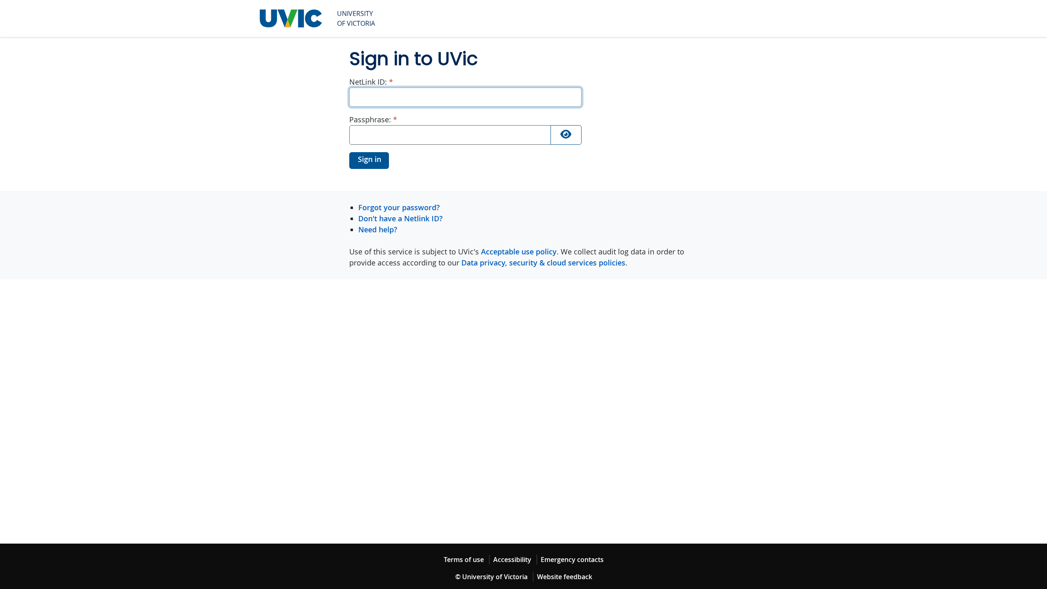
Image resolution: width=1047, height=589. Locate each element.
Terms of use (464, 559)
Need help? (377, 229)
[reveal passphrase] (566, 135)
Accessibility (512, 559)
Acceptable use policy (519, 251)
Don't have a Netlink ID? (400, 218)
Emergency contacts (572, 559)
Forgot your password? (399, 207)
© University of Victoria (491, 576)
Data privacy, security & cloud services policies (543, 263)
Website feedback (564, 576)
